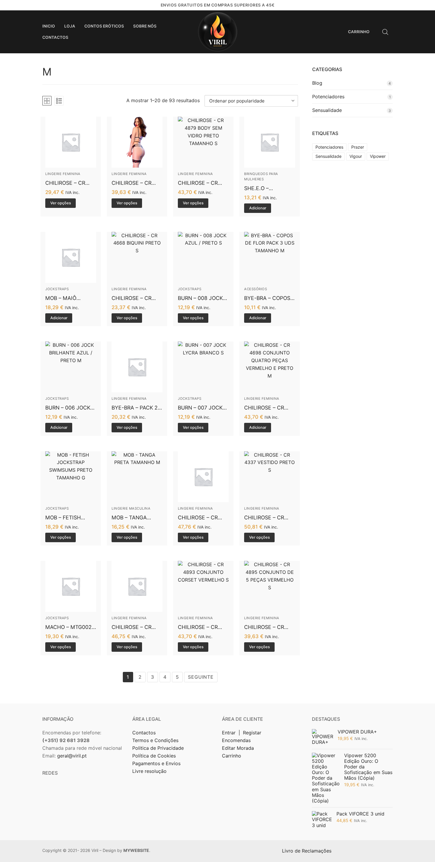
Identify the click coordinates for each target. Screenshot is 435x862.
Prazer (357, 147)
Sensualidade (327, 110)
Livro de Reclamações (307, 851)
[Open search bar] (385, 32)
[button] (257, 208)
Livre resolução (149, 771)
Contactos (144, 733)
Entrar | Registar (242, 733)
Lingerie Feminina (62, 174)
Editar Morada (238, 748)
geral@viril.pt (72, 756)
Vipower (378, 156)
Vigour (355, 156)
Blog (317, 83)
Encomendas (236, 740)
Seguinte (200, 677)
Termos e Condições (156, 740)
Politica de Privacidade (158, 748)
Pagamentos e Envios (156, 763)
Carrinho (231, 756)
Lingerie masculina (131, 508)
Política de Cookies (154, 756)
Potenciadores (328, 96)
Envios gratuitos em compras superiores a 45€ (218, 5)
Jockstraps (57, 289)
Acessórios (255, 289)
